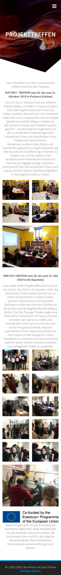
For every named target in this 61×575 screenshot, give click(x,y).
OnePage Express (30, 571)
